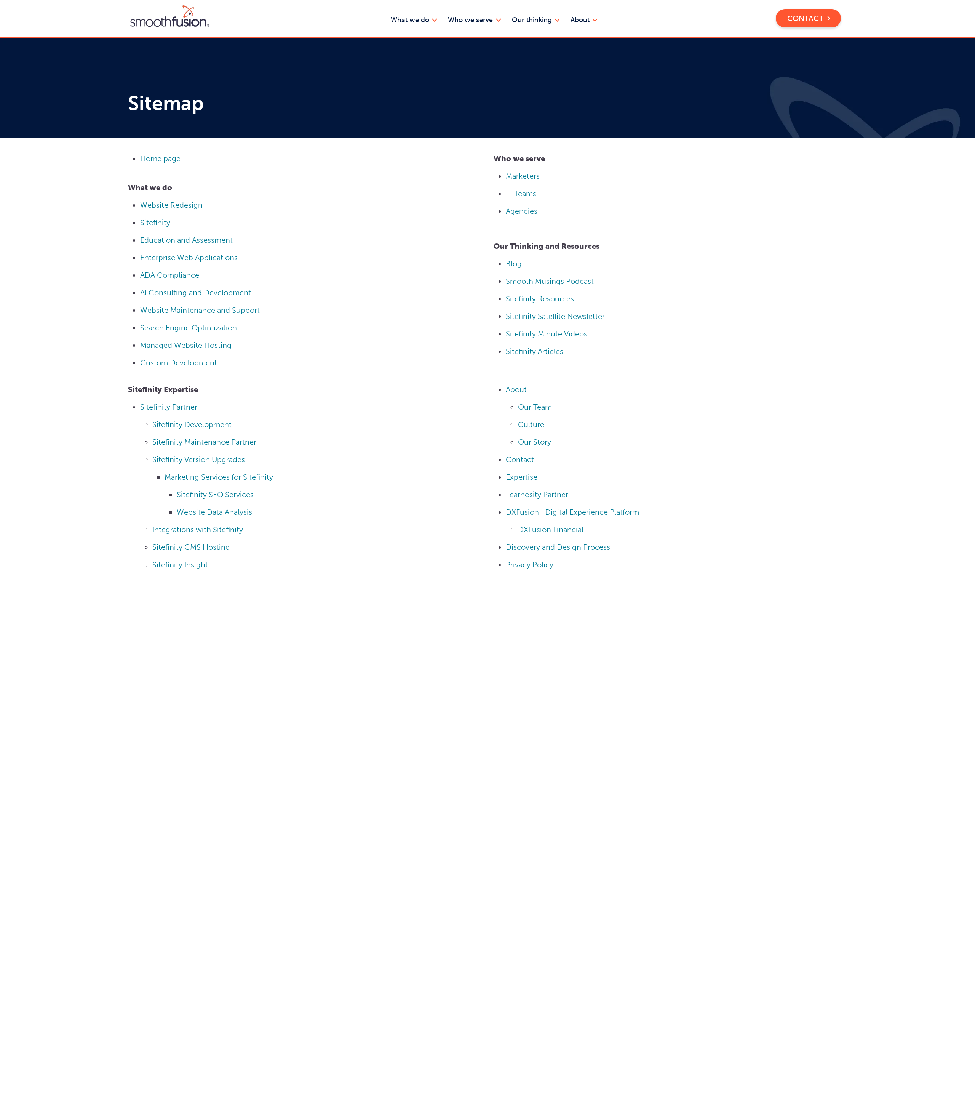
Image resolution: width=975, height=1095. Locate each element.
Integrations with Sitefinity (197, 529)
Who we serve (471, 20)
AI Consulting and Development (195, 292)
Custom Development (178, 362)
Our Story (534, 442)
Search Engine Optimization (188, 327)
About (581, 20)
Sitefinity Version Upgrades (198, 459)
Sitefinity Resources (540, 298)
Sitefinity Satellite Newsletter (555, 316)
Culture (531, 424)
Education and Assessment (186, 240)
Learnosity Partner (537, 494)
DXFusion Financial (551, 529)
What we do (411, 20)
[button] (170, 17)
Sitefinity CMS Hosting (191, 547)
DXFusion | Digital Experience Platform (572, 512)
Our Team (535, 406)
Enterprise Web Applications (189, 257)
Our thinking (533, 20)
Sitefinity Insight (180, 564)
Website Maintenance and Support (200, 310)
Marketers (523, 176)
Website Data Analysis (214, 512)
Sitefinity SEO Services (215, 494)
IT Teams (521, 193)
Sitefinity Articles (534, 351)
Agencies (521, 211)
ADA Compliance (169, 275)
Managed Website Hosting (186, 345)
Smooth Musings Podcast (550, 281)
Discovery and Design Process (558, 547)
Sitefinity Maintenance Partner (204, 442)
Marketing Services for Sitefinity (219, 477)
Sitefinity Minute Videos (546, 333)
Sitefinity (155, 222)
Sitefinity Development (192, 424)
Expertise (521, 477)
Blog (514, 263)
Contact (805, 18)
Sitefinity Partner (168, 406)
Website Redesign (171, 205)
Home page (160, 158)
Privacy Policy (529, 564)
